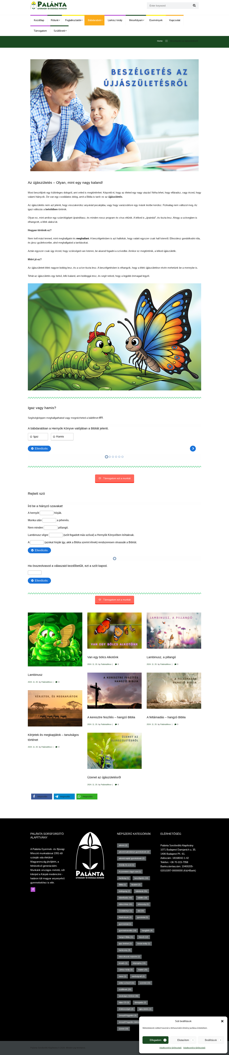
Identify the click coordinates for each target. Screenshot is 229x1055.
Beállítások (211, 1040)
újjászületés (145, 1009)
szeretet (145, 983)
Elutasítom (183, 1040)
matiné (142, 970)
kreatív (123, 963)
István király (143, 944)
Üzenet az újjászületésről (104, 777)
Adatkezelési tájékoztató (170, 1048)
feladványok (125, 917)
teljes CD (124, 1002)
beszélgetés (141, 878)
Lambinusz (35, 674)
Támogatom (40, 30)
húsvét (143, 937)
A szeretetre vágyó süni (130, 872)
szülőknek (125, 989)
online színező (126, 983)
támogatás (140, 1002)
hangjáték (147, 930)
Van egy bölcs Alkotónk (102, 657)
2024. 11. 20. (33, 682)
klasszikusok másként (129, 957)
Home (160, 41)
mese (122, 976)
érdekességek (126, 1009)
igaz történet (125, 944)
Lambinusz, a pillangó (161, 657)
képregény (139, 963)
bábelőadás (125, 898)
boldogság (124, 891)
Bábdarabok (94, 20)
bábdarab (141, 891)
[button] (222, 1021)
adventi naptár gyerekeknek (132, 858)
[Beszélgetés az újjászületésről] (114, 115)
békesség (143, 904)
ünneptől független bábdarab (132, 1022)
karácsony (124, 950)
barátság (124, 878)
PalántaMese (46, 682)
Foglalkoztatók (73, 20)
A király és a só (126, 865)
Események (156, 20)
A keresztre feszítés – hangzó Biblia (111, 717)
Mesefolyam (136, 20)
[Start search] (194, 5)
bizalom (135, 885)
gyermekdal (125, 924)
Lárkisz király (115, 20)
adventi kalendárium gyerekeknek (134, 852)
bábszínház (125, 904)
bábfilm (142, 898)
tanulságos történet (128, 996)
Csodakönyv (125, 911)
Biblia (122, 885)
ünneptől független (127, 1016)
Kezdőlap (39, 20)
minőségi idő (138, 976)
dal (141, 911)
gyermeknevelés (127, 930)
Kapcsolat (174, 20)
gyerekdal (142, 917)
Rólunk (55, 20)
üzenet (123, 1029)
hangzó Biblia (126, 937)
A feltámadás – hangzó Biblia (166, 717)
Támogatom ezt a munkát (117, 478)
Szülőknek (59, 30)
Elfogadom (155, 1040)
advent (123, 845)
